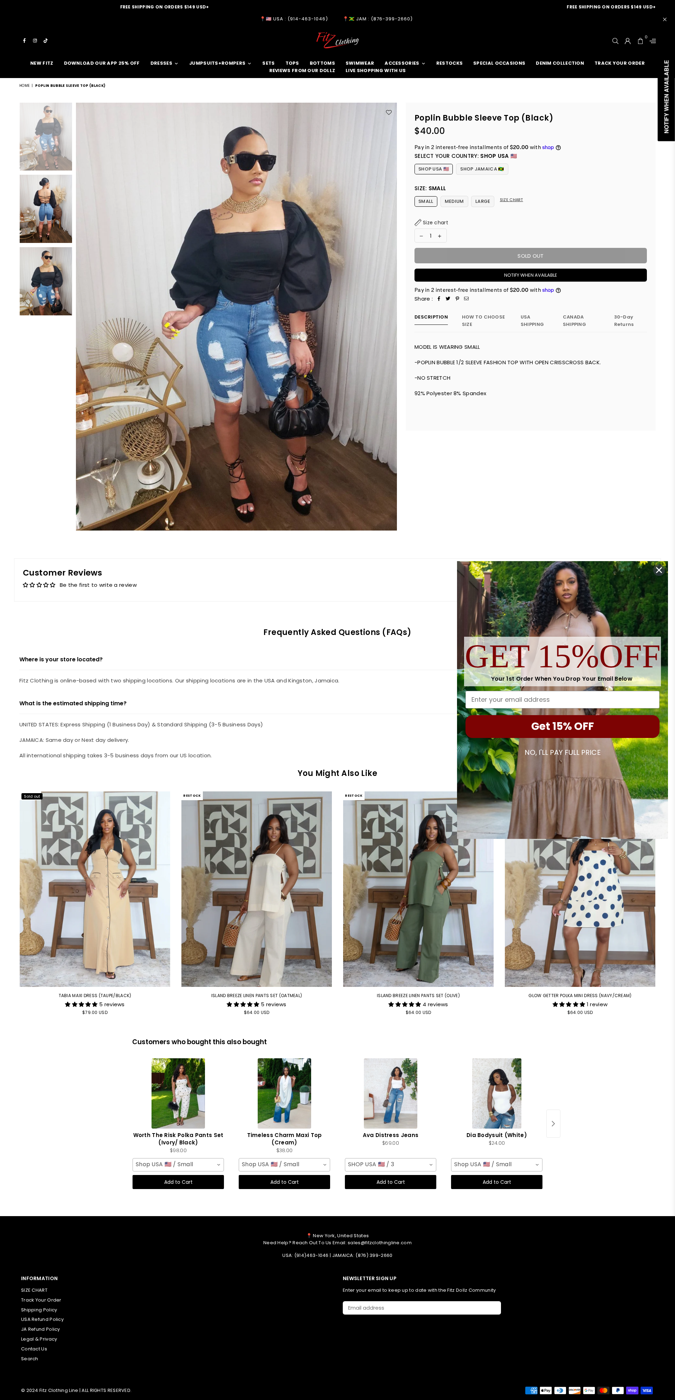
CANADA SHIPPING (574, 321)
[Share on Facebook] (439, 299)
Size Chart (511, 200)
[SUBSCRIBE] (493, 1308)
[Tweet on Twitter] (448, 299)
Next (391, 316)
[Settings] (651, 40)
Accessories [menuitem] (402, 63)
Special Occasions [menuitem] (499, 63)
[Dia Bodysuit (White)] (496, 1093)
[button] (431, 222)
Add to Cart (178, 1182)
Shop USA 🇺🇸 (433, 169)
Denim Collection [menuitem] (560, 63)
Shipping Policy (39, 1309)
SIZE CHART (34, 1290)
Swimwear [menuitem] (360, 63)
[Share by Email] (466, 299)
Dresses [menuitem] (161, 63)
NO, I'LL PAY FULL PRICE (563, 752)
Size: (430, 188)
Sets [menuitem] (268, 63)
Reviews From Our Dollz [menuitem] (302, 70)
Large (482, 201)
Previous (82, 316)
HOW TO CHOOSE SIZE (483, 321)
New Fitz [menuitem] (41, 63)
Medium (454, 201)
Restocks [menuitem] (449, 63)
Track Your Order (41, 1300)
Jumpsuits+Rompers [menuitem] (217, 63)
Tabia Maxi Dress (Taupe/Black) (95, 995)
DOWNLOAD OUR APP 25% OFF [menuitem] (102, 63)
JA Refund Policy (40, 1329)
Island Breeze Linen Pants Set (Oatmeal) (256, 995)
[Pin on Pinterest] (457, 299)
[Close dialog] (659, 570)
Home (24, 85)
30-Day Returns (624, 321)
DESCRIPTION (431, 317)
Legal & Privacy (39, 1339)
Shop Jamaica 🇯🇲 (482, 169)
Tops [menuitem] (292, 63)
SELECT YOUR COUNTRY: (465, 156)
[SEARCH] (615, 40)
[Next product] (553, 1124)
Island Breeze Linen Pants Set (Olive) (418, 995)
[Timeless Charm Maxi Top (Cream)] (284, 1093)
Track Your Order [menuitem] (619, 63)
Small (425, 201)
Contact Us (34, 1349)
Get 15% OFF (562, 726)
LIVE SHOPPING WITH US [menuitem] (376, 70)
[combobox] (178, 1164)
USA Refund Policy (42, 1319)
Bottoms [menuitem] (322, 63)
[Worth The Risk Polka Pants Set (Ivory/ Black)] (178, 1093)
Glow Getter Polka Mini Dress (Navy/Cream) (579, 995)
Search (29, 1358)
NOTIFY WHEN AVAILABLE (530, 275)
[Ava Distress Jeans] (390, 1093)
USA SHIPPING (532, 321)
